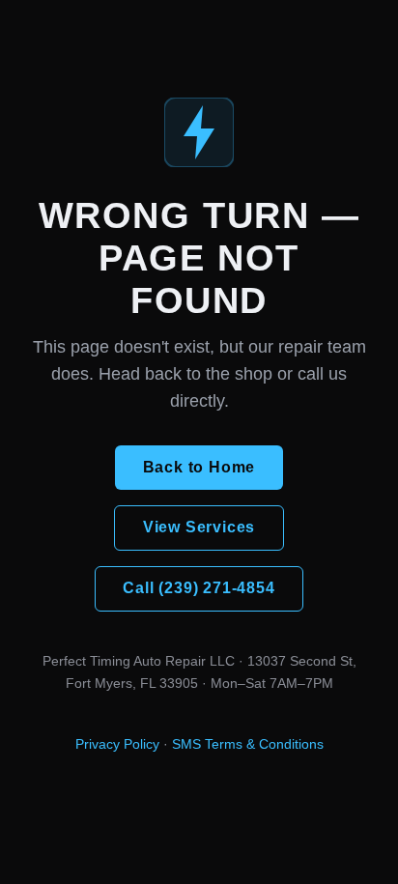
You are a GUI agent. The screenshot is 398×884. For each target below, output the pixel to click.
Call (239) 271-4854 (198, 588)
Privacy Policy (117, 744)
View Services (199, 527)
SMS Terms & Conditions (248, 744)
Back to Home (199, 467)
